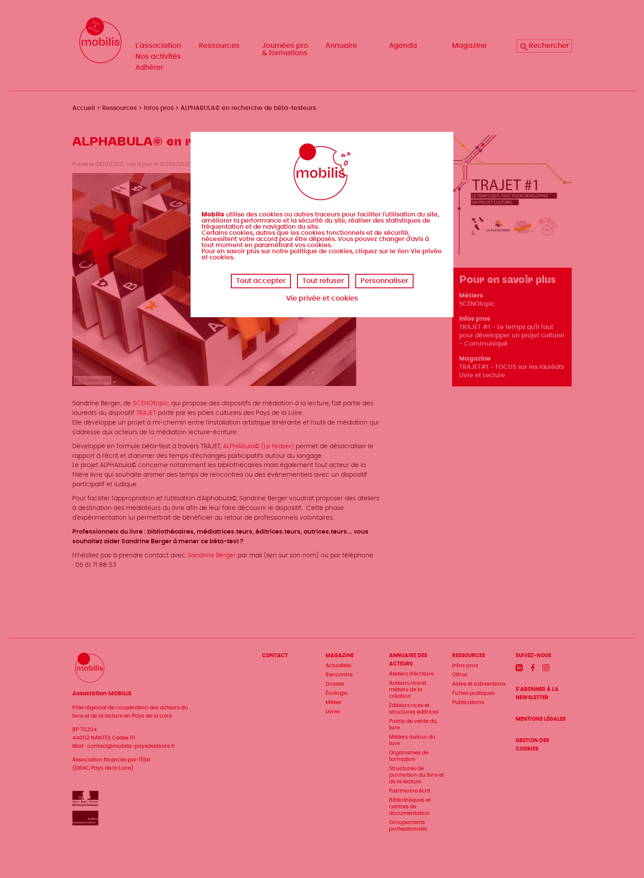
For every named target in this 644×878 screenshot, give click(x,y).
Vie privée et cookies (322, 298)
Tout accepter (261, 280)
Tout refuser (323, 280)
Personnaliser (384, 280)
